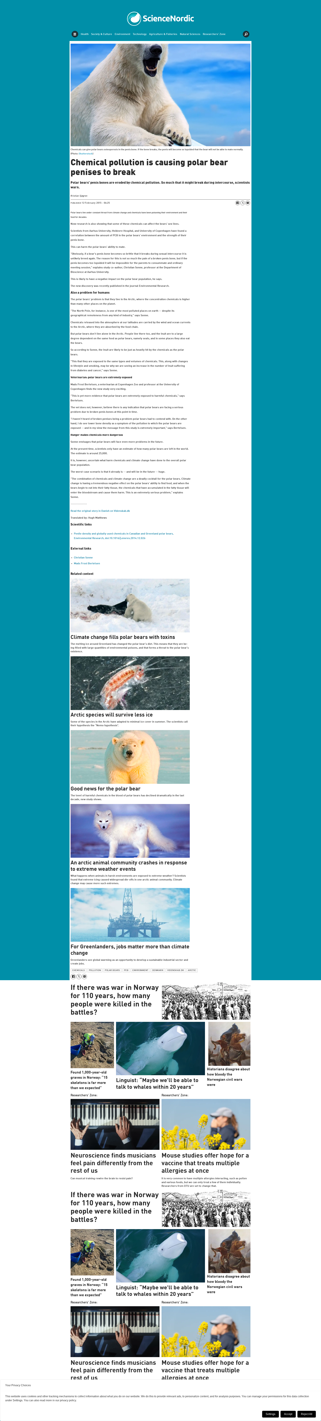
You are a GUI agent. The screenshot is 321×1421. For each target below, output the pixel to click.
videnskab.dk (175, 970)
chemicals (78, 970)
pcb (126, 970)
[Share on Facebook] (237, 203)
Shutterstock (86, 154)
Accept (288, 1414)
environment (140, 970)
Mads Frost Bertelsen (87, 563)
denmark (158, 970)
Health (85, 34)
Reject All (306, 1414)
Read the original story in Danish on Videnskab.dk (100, 511)
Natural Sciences (190, 34)
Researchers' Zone (214, 34)
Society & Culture (101, 34)
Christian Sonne (83, 557)
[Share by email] (247, 203)
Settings (270, 1414)
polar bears (112, 970)
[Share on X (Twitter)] (242, 203)
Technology (140, 34)
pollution (95, 970)
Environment (122, 34)
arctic (192, 970)
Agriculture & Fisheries (163, 34)
